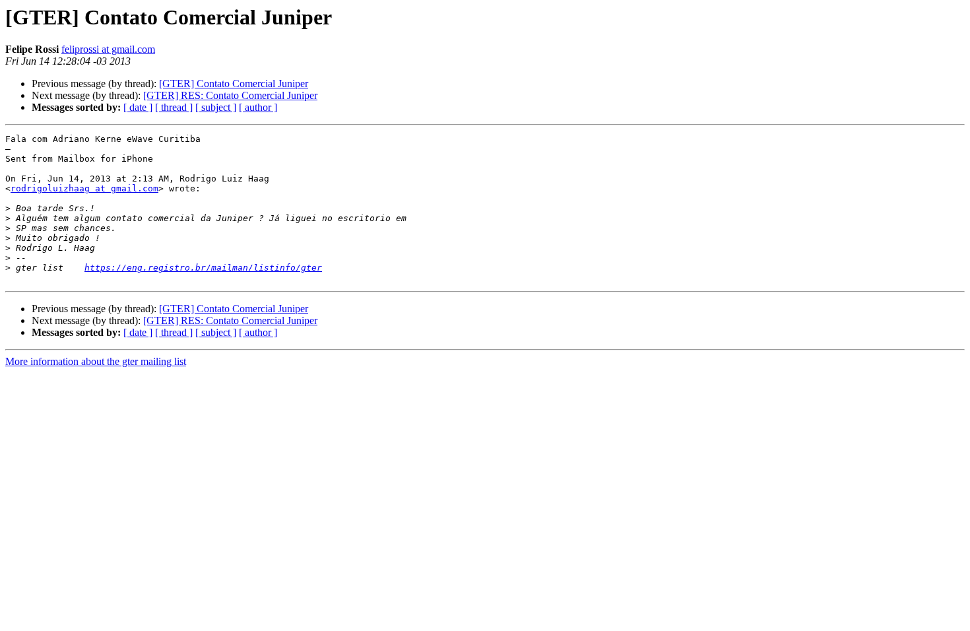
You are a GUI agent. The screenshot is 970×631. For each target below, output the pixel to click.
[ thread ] (174, 107)
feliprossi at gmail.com (108, 49)
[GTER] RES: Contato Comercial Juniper (230, 95)
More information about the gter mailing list (95, 361)
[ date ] (137, 107)
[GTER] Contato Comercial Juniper (233, 83)
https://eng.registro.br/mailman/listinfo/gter (203, 268)
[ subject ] (215, 107)
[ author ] (258, 107)
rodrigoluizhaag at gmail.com (84, 188)
